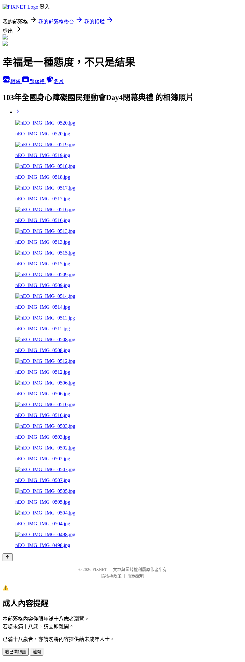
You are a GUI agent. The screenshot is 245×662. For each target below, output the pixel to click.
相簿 (16, 81)
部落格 (37, 81)
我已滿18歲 (15, 652)
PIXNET (100, 569)
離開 (37, 652)
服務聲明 (136, 575)
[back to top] (8, 557)
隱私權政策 (111, 575)
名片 (59, 81)
